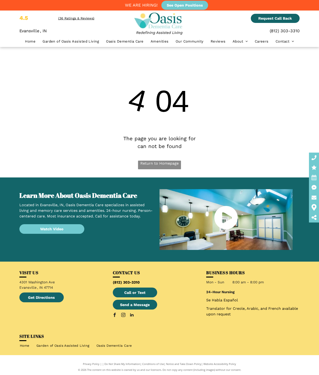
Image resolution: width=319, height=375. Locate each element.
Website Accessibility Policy (219, 364)
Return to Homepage (159, 163)
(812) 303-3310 (285, 30)
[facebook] (115, 315)
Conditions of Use (153, 364)
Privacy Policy (91, 364)
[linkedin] (132, 315)
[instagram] (123, 315)
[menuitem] (30, 41)
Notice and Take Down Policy (183, 364)
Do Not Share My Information (122, 364)
